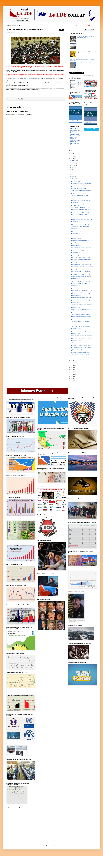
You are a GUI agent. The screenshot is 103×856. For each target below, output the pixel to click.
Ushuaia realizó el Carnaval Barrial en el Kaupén (80, 280)
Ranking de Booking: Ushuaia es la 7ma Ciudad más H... (81, 335)
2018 (72, 367)
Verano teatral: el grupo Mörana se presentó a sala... (81, 195)
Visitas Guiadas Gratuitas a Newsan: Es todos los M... (81, 321)
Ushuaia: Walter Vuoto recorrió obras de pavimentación (81, 216)
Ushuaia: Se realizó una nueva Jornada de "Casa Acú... (81, 324)
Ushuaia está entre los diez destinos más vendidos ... (81, 179)
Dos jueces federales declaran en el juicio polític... (80, 214)
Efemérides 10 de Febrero (76, 302)
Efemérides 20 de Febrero (76, 238)
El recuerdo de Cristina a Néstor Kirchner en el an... (81, 200)
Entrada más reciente (11, 150)
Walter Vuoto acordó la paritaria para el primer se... (80, 204)
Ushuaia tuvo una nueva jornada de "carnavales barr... (81, 236)
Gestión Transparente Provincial (74, 132)
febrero (73, 178)
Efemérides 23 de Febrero (76, 221)
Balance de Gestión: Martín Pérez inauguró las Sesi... (81, 257)
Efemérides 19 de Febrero (76, 243)
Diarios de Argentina (91, 130)
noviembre (74, 162)
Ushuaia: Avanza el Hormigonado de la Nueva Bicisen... (81, 304)
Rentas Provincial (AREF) (75, 135)
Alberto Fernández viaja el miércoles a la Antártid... (81, 235)
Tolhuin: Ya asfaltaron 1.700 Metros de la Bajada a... (81, 314)
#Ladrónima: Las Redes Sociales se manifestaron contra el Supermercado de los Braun (86, 44)
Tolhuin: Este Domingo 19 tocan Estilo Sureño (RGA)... (81, 281)
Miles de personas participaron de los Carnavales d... (81, 224)
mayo (73, 172)
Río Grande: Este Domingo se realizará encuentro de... (81, 217)
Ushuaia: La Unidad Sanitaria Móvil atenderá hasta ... (81, 356)
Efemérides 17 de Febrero (76, 252)
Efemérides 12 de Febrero (76, 288)
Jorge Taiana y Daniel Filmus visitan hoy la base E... (81, 207)
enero (73, 358)
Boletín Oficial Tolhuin (74, 141)
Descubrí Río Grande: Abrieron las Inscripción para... (81, 318)
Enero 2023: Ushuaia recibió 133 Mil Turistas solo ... (81, 274)
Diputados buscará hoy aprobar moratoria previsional (81, 183)
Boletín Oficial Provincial (75, 130)
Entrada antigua (61, 150)
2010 (72, 382)
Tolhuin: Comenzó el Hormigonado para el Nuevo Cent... (82, 305)
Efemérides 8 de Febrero (76, 312)
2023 (72, 158)
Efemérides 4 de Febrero (76, 340)
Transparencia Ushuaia (74, 144)
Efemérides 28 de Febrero (76, 185)
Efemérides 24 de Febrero (76, 211)
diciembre (74, 160)
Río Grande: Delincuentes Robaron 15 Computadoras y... (82, 247)
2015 (72, 373)
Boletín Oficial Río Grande (75, 138)
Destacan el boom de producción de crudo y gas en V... (81, 240)
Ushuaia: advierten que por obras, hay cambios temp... (81, 343)
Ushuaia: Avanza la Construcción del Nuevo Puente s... (81, 311)
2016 (72, 371)
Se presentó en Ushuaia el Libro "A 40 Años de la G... (81, 261)
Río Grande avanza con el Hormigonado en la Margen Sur (82, 266)
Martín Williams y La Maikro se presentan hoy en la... (81, 205)
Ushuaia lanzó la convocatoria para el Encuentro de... (81, 354)
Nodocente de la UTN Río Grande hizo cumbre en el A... (82, 309)
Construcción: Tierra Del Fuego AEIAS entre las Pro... (81, 267)
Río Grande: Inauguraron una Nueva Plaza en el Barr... (81, 331)
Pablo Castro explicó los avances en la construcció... (81, 350)
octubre (73, 163)
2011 (72, 380)
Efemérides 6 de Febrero (76, 328)
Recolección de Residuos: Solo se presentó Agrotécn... (81, 254)
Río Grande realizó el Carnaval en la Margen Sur (80, 273)
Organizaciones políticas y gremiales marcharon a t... (81, 349)
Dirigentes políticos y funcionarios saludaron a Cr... (80, 242)
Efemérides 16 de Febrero (76, 262)
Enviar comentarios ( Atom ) (17, 153)
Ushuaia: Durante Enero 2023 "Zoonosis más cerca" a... (81, 337)
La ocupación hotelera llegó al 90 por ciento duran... (81, 212)
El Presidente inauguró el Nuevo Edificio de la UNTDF (81, 219)
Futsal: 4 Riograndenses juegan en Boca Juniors (80, 286)
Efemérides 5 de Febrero (76, 333)
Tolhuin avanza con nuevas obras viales (78, 198)
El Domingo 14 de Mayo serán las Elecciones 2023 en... (81, 290)
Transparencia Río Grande (75, 140)
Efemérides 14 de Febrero (76, 278)
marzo (73, 176)
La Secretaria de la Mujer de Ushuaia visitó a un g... (81, 345)
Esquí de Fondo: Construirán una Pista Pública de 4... (81, 259)
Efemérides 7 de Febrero (76, 319)
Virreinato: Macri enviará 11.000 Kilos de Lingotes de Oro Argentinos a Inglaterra (86, 52)
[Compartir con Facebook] (22, 99)
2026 (72, 153)
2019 (72, 365)
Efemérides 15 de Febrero (76, 269)
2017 (72, 369)
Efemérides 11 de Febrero (76, 295)
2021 (72, 362)
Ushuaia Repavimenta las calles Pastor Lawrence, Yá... (81, 249)
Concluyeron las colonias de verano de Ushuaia (80, 223)
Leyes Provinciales (73, 137)
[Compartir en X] (20, 99)
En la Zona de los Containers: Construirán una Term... (81, 255)
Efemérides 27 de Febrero (76, 192)
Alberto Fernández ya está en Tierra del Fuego (80, 226)
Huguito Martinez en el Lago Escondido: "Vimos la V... (81, 292)
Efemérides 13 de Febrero (76, 285)
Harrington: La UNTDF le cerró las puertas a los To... (81, 209)
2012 (72, 378)
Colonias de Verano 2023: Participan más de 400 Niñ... (81, 338)
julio (73, 169)
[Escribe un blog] (18, 99)
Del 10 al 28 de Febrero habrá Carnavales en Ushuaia (81, 316)
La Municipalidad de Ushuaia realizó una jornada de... (81, 181)
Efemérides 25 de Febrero (76, 202)
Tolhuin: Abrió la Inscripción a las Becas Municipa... (81, 299)
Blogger (55, 845)
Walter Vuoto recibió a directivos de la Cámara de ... (81, 190)
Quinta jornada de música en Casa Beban (79, 188)
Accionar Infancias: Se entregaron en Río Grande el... (81, 323)
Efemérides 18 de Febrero (76, 245)
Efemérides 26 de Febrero (76, 197)
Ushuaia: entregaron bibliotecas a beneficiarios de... (80, 231)
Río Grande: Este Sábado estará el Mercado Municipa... (81, 300)
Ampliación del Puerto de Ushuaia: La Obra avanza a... (81, 330)
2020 (72, 363)
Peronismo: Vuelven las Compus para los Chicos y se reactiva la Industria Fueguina (86, 37)
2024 (72, 156)
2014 (72, 374)
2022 (72, 360)
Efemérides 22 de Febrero (76, 228)
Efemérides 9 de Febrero (76, 307)
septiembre (74, 165)
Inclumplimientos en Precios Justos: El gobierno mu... (81, 230)
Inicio (36, 150)
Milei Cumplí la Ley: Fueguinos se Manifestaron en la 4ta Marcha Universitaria (82, 60)
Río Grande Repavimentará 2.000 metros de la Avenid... (81, 250)
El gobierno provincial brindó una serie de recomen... (81, 193)
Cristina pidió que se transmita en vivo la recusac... (80, 352)
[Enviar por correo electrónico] (16, 99)
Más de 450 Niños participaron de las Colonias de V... (81, 276)
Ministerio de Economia (74, 134)
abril (73, 174)
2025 (72, 155)
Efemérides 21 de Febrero (76, 233)
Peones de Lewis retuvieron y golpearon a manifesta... (81, 347)
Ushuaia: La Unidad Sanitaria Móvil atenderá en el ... (81, 271)
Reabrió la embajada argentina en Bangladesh (79, 186)
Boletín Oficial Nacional (74, 128)
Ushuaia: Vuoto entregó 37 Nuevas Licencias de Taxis (81, 264)
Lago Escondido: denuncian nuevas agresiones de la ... (81, 342)
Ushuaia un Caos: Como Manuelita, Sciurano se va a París (86, 63)
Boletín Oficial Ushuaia (74, 143)
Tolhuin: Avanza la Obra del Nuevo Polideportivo (80, 326)
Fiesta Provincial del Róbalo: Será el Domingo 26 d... (81, 283)
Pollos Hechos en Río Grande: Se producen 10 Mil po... (81, 293)
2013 (72, 376)
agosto (73, 167)
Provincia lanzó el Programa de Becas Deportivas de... (81, 297)
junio (73, 171)
